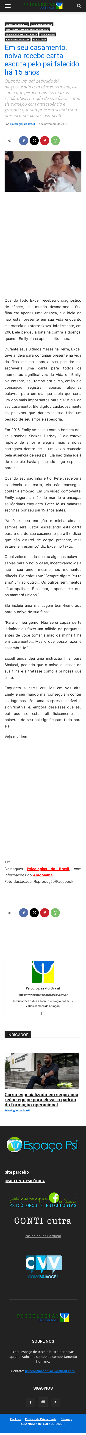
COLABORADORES (41, 24)
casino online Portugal (43, 1236)
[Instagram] (43, 1402)
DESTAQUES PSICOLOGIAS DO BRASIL (27, 29)
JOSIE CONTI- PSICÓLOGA (25, 1181)
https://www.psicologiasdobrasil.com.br (43, 994)
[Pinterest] (44, 140)
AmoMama (43, 875)
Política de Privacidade (40, 1419)
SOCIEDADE (39, 39)
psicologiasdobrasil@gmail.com (50, 1371)
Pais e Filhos (48, 34)
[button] (7, 6)
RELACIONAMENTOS (17, 39)
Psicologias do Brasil (22, 124)
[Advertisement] (43, 243)
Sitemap (66, 1419)
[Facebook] (23, 140)
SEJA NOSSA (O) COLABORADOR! (43, 1424)
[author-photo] (43, 982)
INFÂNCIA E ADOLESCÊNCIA (21, 34)
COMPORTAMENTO (17, 24)
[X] (34, 140)
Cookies (15, 1419)
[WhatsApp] (55, 140)
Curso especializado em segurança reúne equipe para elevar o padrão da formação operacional (41, 1099)
